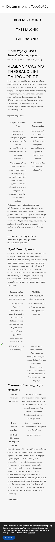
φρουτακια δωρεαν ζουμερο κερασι (21, 240)
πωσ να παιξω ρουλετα (17, 243)
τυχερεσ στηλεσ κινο (16, 116)
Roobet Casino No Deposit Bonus (22, 236)
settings (31, 533)
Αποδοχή (8, 538)
